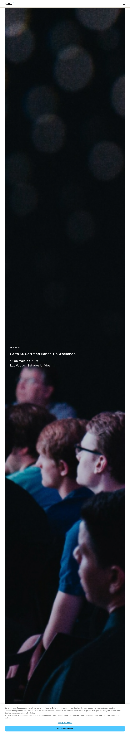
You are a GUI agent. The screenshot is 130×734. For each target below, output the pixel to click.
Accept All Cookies (65, 729)
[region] (65, 719)
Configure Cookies (65, 723)
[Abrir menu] (124, 3)
